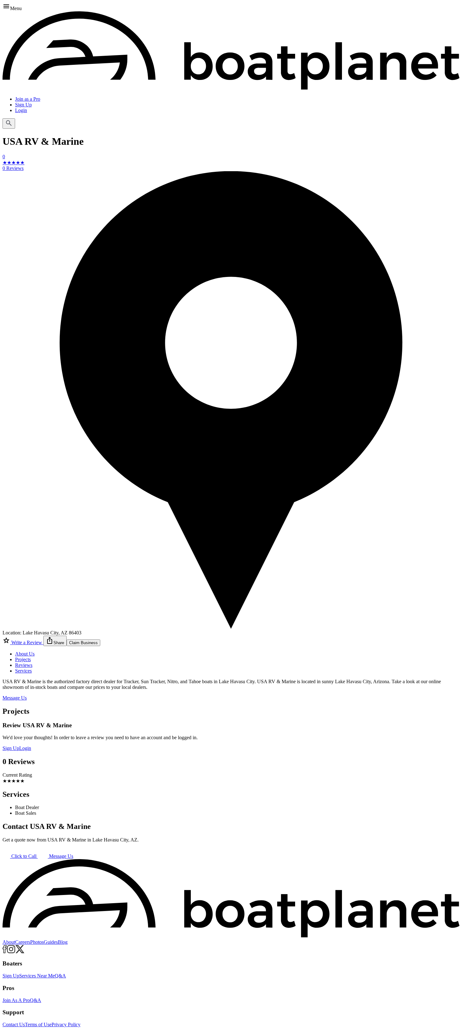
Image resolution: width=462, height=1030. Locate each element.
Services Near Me (37, 975)
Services (23, 670)
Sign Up (23, 104)
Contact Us (14, 1024)
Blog (63, 942)
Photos (37, 942)
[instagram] (11, 951)
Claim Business (83, 642)
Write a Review (26, 642)
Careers (22, 942)
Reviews (23, 665)
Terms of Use (38, 1024)
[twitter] (20, 951)
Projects (23, 659)
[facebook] (5, 951)
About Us (25, 653)
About (9, 942)
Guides (51, 942)
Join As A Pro (16, 1000)
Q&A (60, 975)
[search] (9, 123)
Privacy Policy (66, 1024)
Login (21, 110)
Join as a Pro (27, 99)
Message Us (15, 698)
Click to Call (24, 856)
